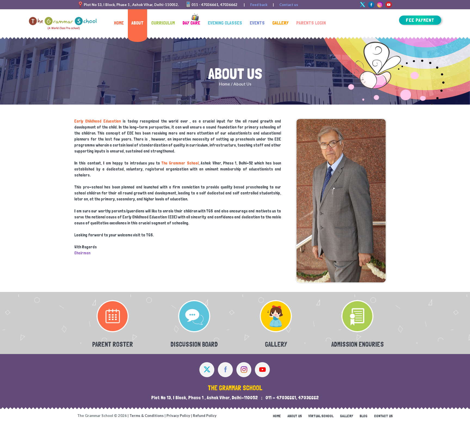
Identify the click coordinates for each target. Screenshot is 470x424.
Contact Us (383, 416)
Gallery (346, 416)
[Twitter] (362, 4)
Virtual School (320, 416)
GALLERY (276, 344)
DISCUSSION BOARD (194, 344)
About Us (294, 416)
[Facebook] (371, 4)
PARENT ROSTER (112, 344)
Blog (363, 416)
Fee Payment (420, 20)
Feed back (258, 4)
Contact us (288, 4)
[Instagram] (243, 369)
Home (224, 83)
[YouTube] (262, 369)
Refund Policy (205, 415)
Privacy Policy (178, 415)
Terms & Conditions (146, 415)
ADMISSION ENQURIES (357, 344)
